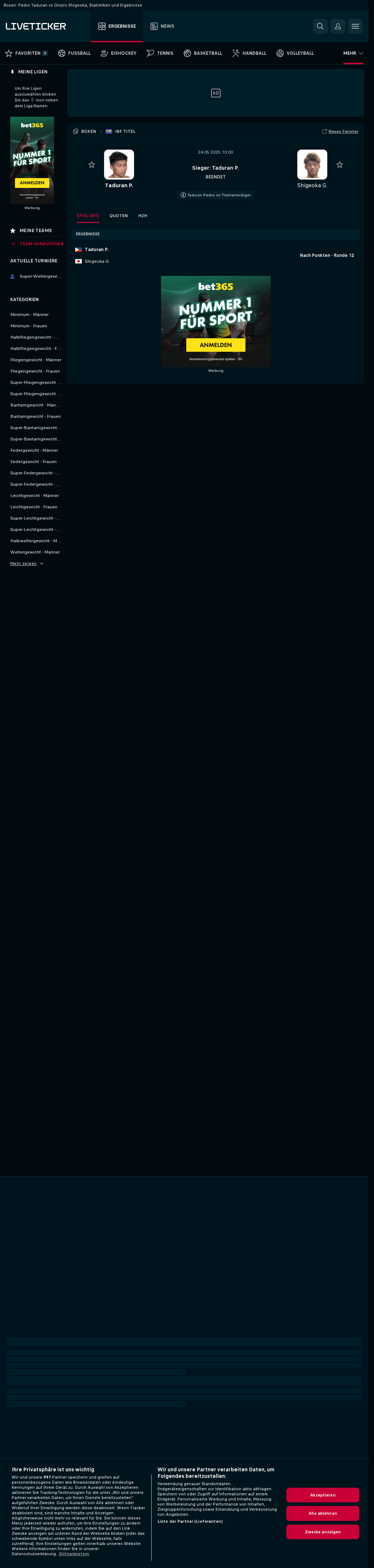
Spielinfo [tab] (88, 215)
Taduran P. (119, 185)
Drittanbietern (74, 1553)
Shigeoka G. (312, 185)
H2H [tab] (142, 215)
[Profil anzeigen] (119, 164)
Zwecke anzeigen (323, 1531)
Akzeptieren (322, 1495)
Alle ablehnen (323, 1513)
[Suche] (320, 26)
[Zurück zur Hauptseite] (47, 26)
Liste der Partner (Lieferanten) (190, 1521)
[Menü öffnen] (355, 26)
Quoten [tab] (119, 215)
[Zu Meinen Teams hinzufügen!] (92, 164)
